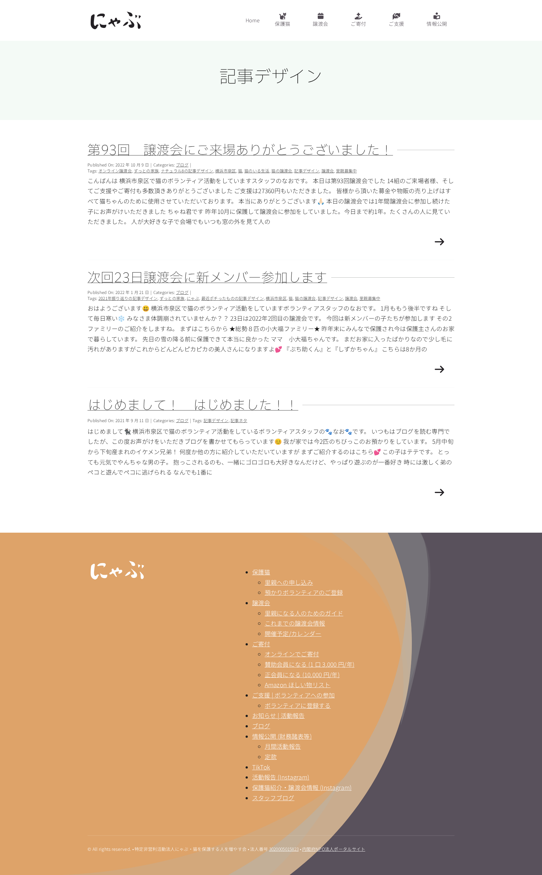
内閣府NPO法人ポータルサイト (333, 849)
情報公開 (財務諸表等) (282, 736)
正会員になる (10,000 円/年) (302, 674)
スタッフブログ (273, 797)
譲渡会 (261, 602)
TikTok (261, 767)
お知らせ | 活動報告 (278, 715)
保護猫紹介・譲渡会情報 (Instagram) (302, 787)
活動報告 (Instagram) (281, 777)
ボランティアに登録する (298, 705)
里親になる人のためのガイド (304, 613)
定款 (271, 756)
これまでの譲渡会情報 (295, 623)
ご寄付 (261, 643)
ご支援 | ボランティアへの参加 (293, 695)
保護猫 (261, 572)
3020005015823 (284, 849)
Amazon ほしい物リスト (298, 684)
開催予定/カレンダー (293, 633)
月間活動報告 (283, 746)
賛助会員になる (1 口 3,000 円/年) (310, 664)
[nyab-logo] (117, 564)
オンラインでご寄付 (292, 653)
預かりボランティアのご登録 (304, 592)
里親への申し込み (289, 582)
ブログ (261, 725)
